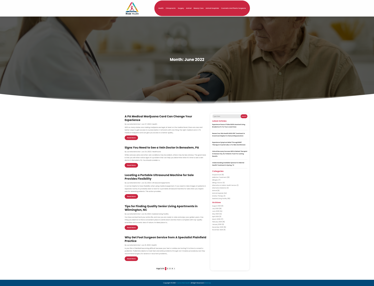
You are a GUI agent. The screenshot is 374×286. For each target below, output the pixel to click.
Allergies (215, 180)
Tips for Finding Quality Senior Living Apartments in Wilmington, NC (161, 208)
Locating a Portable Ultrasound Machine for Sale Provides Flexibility (159, 177)
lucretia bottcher (133, 124)
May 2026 (215, 214)
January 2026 (216, 224)
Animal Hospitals (212, 8)
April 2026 (215, 216)
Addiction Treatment (219, 177)
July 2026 (215, 209)
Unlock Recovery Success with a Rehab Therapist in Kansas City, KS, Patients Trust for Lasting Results (229, 153)
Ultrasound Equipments (161, 183)
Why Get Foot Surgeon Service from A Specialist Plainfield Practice (165, 239)
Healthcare (156, 152)
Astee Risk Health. (183, 283)
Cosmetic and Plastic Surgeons (233, 8)
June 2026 (215, 211)
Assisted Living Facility (160, 214)
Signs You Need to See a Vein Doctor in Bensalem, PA (162, 147)
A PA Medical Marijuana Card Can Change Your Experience (158, 118)
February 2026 (217, 222)
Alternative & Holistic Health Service (224, 185)
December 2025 (217, 227)
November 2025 (217, 230)
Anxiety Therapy (217, 196)
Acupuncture (216, 175)
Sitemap (208, 283)
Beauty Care (198, 8)
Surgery (181, 8)
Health (161, 8)
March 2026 (216, 219)
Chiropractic (171, 8)
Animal (188, 8)
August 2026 (216, 206)
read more (131, 138)
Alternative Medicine (219, 188)
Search (244, 116)
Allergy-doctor (217, 183)
